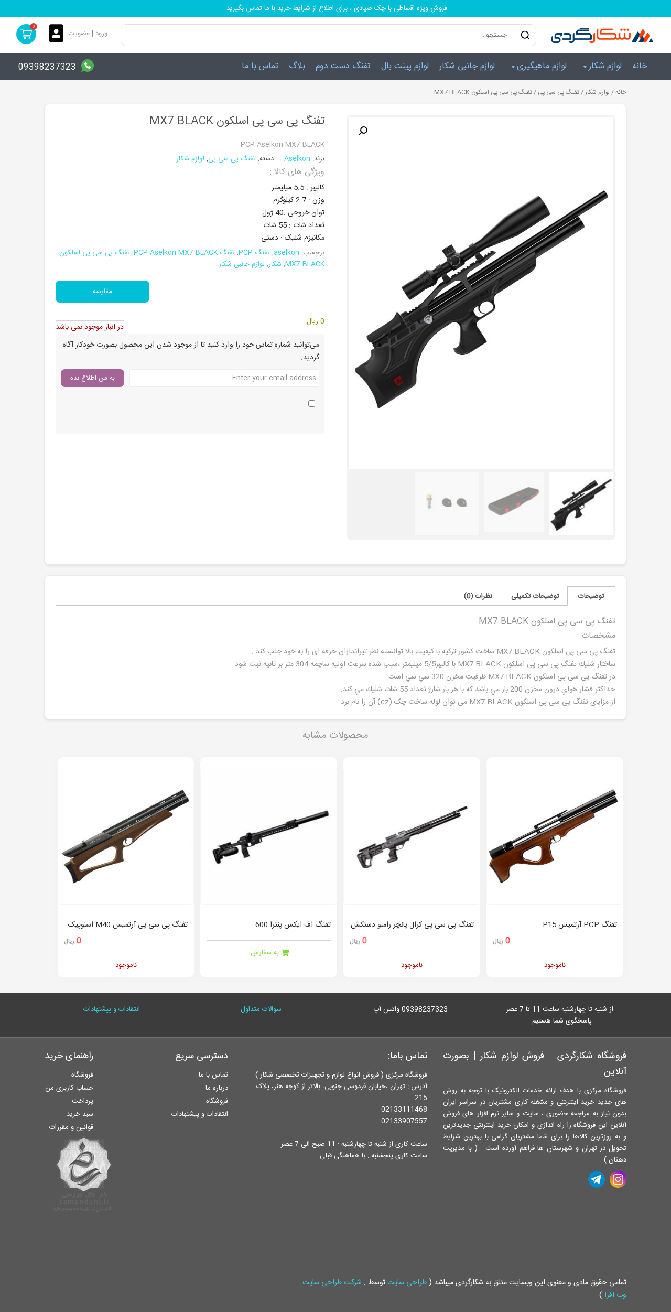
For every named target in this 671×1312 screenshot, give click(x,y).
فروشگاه (217, 1101)
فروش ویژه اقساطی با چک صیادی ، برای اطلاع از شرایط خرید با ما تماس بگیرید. (335, 8)
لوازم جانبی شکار (467, 66)
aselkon (286, 253)
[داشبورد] (58, 34)
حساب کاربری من (69, 1088)
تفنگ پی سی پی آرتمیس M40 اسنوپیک (128, 925)
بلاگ (297, 66)
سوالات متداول (261, 1009)
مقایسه (102, 291)
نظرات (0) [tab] (478, 596)
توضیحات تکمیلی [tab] (535, 596)
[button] (362, 131)
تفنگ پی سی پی (558, 93)
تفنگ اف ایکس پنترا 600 (293, 925)
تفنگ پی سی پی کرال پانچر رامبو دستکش (412, 925)
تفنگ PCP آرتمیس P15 (580, 925)
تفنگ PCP (254, 253)
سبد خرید (80, 1114)
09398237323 (47, 67)
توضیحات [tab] (591, 596)
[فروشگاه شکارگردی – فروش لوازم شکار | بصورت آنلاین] (600, 35)
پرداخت (82, 1101)
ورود (101, 33)
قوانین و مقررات (71, 1127)
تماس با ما (260, 66)
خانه (639, 66)
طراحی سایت (407, 1282)
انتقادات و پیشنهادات (111, 1009)
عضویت (79, 33)
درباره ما (216, 1088)
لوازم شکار (605, 66)
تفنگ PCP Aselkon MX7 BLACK (184, 253)
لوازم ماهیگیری (542, 66)
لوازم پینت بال (405, 66)
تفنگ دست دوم (343, 66)
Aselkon (298, 159)
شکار (275, 264)
